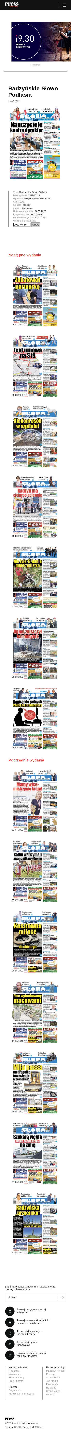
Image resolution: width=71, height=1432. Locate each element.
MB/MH (39, 1427)
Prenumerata (16, 1381)
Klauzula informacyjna (21, 1393)
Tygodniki (26, 205)
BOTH (17, 1427)
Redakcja (14, 1370)
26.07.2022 (36, 214)
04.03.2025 (40, 211)
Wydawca (14, 1374)
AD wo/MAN (53, 1377)
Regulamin (15, 1390)
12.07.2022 (40, 217)
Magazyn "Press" (55, 1370)
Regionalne (27, 208)
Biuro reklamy (16, 1377)
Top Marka (52, 1381)
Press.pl (50, 1374)
